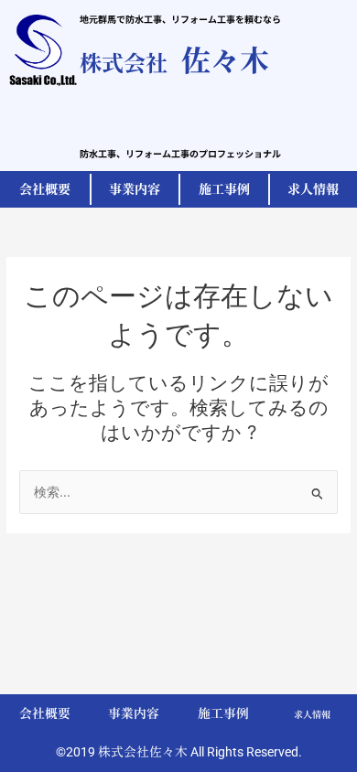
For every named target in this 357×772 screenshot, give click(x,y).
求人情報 (312, 715)
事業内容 (133, 713)
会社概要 (44, 713)
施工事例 (223, 713)
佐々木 (174, 59)
